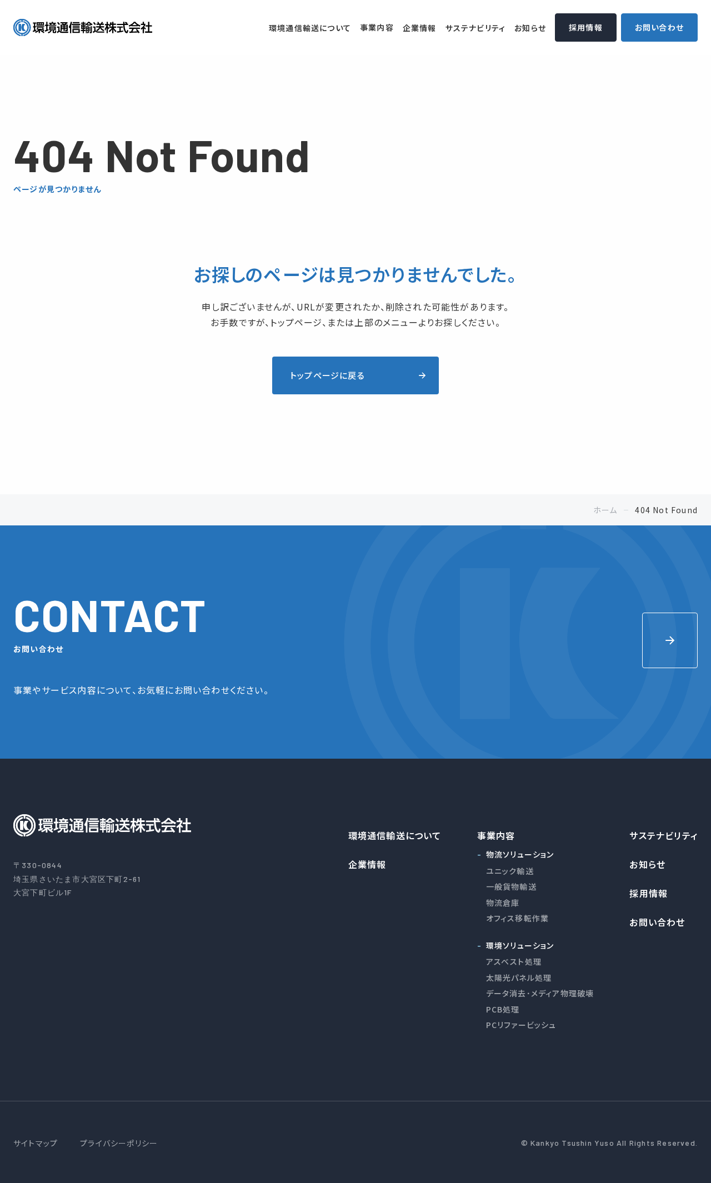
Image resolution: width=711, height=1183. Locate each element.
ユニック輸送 (510, 870)
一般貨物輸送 (511, 886)
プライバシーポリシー (119, 1143)
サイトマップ (35, 1143)
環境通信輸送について (310, 27)
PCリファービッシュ (521, 1024)
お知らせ (530, 27)
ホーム (605, 509)
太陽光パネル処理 (519, 977)
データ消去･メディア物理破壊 (540, 993)
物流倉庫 (503, 902)
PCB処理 (503, 1009)
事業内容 (377, 27)
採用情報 (586, 27)
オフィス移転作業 (517, 918)
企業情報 (420, 27)
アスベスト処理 (514, 961)
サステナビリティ (475, 27)
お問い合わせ (659, 27)
